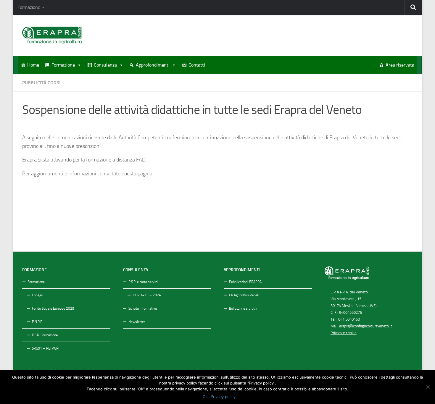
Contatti (196, 65)
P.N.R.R (37, 322)
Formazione (28, 7)
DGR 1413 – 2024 (147, 295)
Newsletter (136, 322)
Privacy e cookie (344, 333)
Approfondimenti (153, 65)
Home (33, 65)
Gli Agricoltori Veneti (244, 295)
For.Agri (37, 295)
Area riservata (400, 65)
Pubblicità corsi (41, 82)
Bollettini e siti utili (243, 308)
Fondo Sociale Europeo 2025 (53, 308)
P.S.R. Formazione (45, 335)
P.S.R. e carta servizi (143, 282)
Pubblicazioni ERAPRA (245, 282)
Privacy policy (223, 396)
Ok (205, 396)
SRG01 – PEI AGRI (45, 348)
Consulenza (105, 65)
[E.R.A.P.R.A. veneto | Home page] (52, 35)
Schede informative (142, 308)
